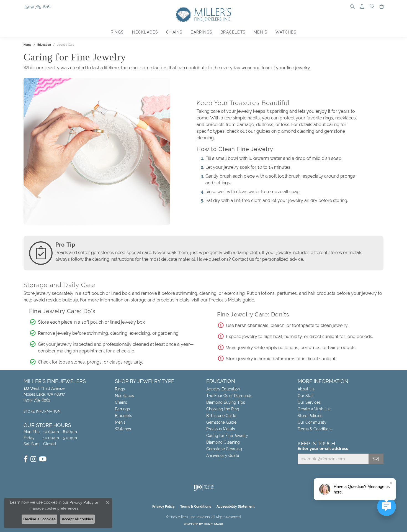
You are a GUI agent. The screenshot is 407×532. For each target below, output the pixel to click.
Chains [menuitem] (121, 402)
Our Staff (306, 395)
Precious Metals (225, 300)
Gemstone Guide (221, 422)
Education (44, 44)
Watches (285, 32)
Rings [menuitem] (120, 389)
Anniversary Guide (222, 455)
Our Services (309, 402)
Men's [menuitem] (120, 422)
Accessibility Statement (236, 506)
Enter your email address (323, 448)
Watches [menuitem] (123, 429)
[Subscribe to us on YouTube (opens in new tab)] (43, 459)
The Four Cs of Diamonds (229, 395)
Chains (174, 32)
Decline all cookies (39, 519)
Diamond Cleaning (223, 442)
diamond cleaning (296, 131)
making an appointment (81, 351)
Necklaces (145, 32)
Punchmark (213, 524)
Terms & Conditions (315, 429)
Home (27, 44)
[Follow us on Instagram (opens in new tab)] (33, 459)
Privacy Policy (163, 506)
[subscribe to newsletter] (376, 459)
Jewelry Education (223, 389)
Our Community (312, 422)
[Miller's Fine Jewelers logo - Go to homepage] (203, 17)
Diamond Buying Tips (225, 402)
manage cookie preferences (53, 508)
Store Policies (310, 415)
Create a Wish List (314, 409)
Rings (117, 32)
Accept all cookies (77, 519)
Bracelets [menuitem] (123, 415)
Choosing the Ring (222, 409)
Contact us (243, 259)
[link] (37, 7)
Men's (260, 32)
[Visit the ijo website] (203, 487)
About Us (306, 389)
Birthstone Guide (221, 415)
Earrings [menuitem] (122, 409)
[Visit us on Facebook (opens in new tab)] (26, 459)
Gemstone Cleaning (224, 449)
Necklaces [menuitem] (124, 395)
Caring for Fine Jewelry (227, 435)
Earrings (201, 32)
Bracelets (232, 32)
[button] (352, 7)
